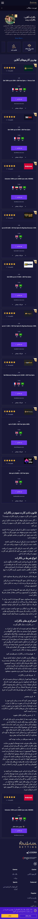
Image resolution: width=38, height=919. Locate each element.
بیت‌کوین (33, 906)
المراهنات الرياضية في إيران (10, 888)
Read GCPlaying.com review (19, 447)
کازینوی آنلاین (31, 874)
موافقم (9, 916)
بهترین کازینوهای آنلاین (29, 49)
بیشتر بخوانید (28, 916)
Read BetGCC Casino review (19, 349)
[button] (19, 38)
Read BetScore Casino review (19, 300)
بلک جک (14, 874)
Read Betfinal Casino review (19, 398)
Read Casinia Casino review (19, 103)
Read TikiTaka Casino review (19, 152)
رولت (15, 878)
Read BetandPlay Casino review (19, 496)
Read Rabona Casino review (19, 202)
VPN (35, 902)
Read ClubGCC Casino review (19, 251)
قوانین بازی (14, 50)
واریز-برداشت (31, 898)
